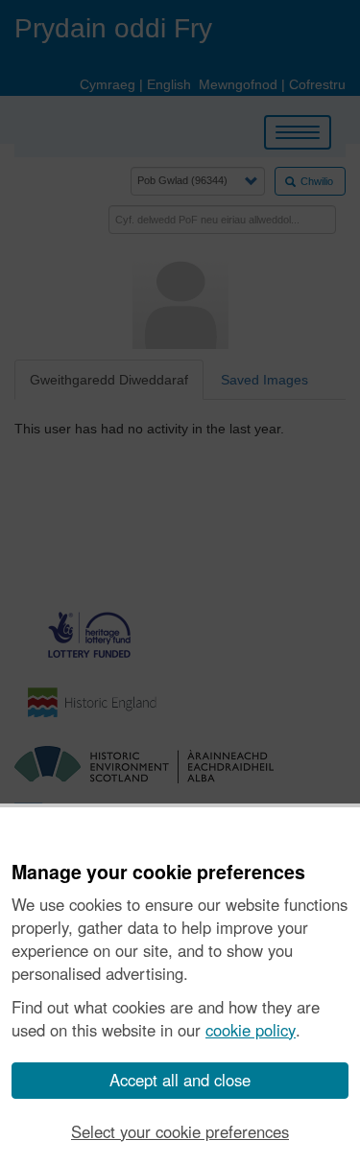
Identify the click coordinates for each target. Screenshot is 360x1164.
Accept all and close (180, 1079)
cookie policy (250, 1029)
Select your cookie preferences (180, 1131)
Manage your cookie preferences (158, 872)
